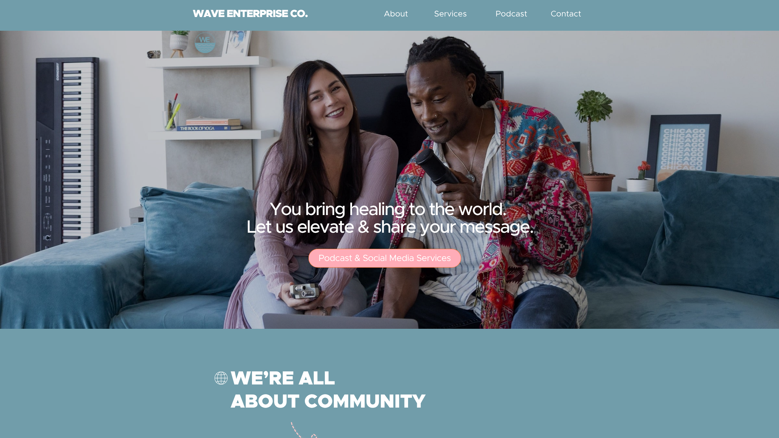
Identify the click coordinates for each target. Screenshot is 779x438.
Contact (566, 14)
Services (450, 14)
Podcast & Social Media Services (385, 258)
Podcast (511, 14)
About (396, 14)
